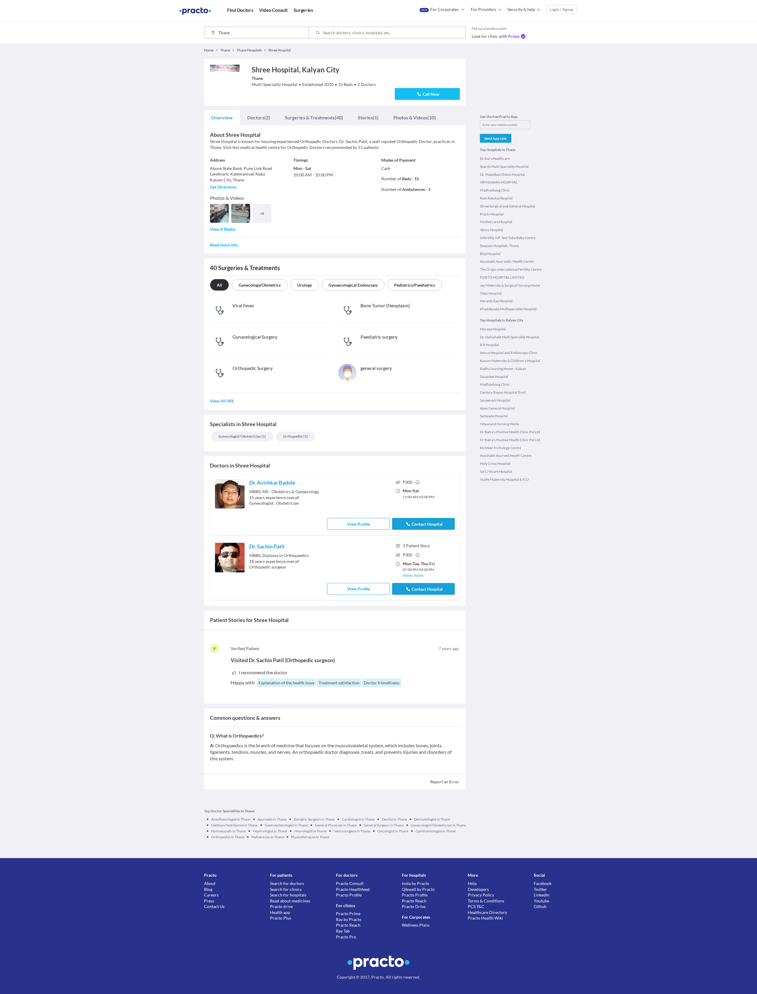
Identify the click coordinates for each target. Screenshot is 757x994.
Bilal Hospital (490, 253)
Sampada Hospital (494, 416)
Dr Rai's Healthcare (495, 158)
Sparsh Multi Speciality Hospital (504, 166)
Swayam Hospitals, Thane (499, 245)
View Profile (358, 524)
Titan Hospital (491, 293)
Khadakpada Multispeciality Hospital (508, 309)
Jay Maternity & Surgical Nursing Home (510, 285)
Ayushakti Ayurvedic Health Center (507, 261)
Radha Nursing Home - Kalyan (503, 368)
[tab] (222, 117)
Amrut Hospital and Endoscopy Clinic (509, 352)
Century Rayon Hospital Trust (502, 392)
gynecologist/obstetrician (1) (242, 436)
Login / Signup (561, 9)
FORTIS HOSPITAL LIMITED (502, 277)
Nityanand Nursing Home (499, 424)
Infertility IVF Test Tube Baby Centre (508, 237)
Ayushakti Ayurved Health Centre (505, 455)
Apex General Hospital (497, 408)
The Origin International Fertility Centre (510, 269)
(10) (414, 117)
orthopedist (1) (295, 436)
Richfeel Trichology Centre (500, 448)
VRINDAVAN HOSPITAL (498, 182)
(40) (314, 117)
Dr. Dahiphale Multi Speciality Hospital (509, 337)
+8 (262, 213)
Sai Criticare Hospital (496, 471)
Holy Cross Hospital (495, 463)
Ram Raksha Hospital (496, 198)
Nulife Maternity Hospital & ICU (504, 479)
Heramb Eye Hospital (496, 301)
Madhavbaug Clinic (495, 190)
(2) (258, 117)
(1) (368, 117)
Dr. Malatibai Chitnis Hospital (502, 174)
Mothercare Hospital (496, 222)
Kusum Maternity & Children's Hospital (510, 360)
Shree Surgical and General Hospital (507, 206)
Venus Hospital (491, 230)
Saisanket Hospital (494, 376)
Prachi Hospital (492, 214)
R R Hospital (489, 344)
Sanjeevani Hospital (495, 400)
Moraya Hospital (493, 329)
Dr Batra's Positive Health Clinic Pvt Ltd (510, 432)
